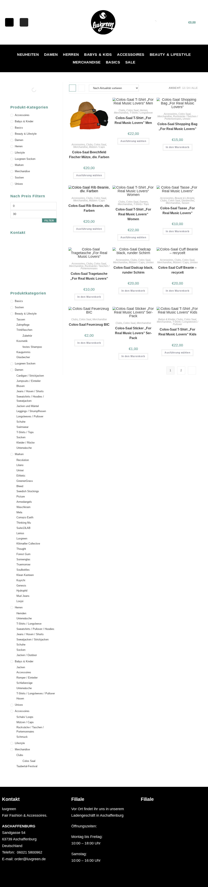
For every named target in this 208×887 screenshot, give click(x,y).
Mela (19, 512)
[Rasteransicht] (72, 88)
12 (183, 88)
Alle (195, 88)
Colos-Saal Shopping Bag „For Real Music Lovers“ (177, 126)
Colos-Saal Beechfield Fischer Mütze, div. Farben (89, 154)
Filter (49, 220)
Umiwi (20, 470)
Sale (130, 62)
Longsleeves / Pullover (29, 416)
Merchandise (87, 62)
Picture (20, 496)
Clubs (89, 144)
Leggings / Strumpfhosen (31, 411)
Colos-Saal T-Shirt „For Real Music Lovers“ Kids (177, 332)
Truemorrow (23, 564)
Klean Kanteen (25, 575)
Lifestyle (20, 152)
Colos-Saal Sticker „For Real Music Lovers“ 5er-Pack (133, 333)
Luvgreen (21, 538)
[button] (173, 809)
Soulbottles (23, 569)
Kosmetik (22, 341)
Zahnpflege (22, 324)
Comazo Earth (24, 517)
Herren (71, 55)
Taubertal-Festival (26, 766)
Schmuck (22, 736)
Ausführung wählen (89, 175)
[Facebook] (9, 22)
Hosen (20, 698)
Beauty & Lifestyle (170, 55)
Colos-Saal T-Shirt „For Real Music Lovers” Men (133, 120)
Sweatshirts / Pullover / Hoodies (35, 628)
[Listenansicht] (81, 88)
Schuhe (20, 421)
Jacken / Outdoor (26, 655)
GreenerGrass (24, 480)
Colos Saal (100, 144)
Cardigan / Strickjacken (30, 375)
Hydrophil (21, 590)
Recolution (22, 460)
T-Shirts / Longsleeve (141, 112)
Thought (21, 548)
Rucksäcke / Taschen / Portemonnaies (181, 117)
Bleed (19, 486)
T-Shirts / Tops (141, 204)
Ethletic (20, 475)
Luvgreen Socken (25, 158)
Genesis (21, 585)
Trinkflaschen (24, 329)
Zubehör (27, 335)
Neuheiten (28, 55)
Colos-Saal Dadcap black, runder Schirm (133, 270)
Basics (113, 62)
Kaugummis (23, 352)
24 (188, 88)
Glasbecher (187, 200)
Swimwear (22, 426)
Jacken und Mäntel (27, 406)
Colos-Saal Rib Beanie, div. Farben (89, 208)
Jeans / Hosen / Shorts (30, 391)
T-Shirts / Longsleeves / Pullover (185, 323)
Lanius (20, 533)
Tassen (185, 203)
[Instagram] (24, 22)
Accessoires (130, 55)
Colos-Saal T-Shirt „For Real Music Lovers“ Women (133, 214)
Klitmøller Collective (28, 543)
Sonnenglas (23, 559)
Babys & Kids (98, 55)
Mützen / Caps (97, 147)
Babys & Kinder (166, 319)
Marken (19, 164)
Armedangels (24, 501)
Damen (51, 55)
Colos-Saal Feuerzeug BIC (89, 324)
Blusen (20, 386)
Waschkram (23, 507)
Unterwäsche (24, 447)
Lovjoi (19, 601)
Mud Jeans (22, 595)
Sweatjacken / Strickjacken (32, 639)
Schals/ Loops (24, 716)
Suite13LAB (23, 527)
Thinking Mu (23, 522)
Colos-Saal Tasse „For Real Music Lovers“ (177, 210)
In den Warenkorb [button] (177, 147)
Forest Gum (23, 554)
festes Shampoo (32, 346)
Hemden (21, 613)
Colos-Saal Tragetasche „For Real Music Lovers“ (89, 276)
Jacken (20, 667)
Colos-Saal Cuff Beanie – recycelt (177, 270)
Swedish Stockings (27, 491)
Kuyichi (20, 580)
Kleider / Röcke (25, 442)
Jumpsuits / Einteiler (28, 380)
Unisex (186, 118)
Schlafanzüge (24, 682)
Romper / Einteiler (27, 677)
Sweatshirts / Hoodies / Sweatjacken (30, 398)
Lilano (19, 465)
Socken (19, 177)
